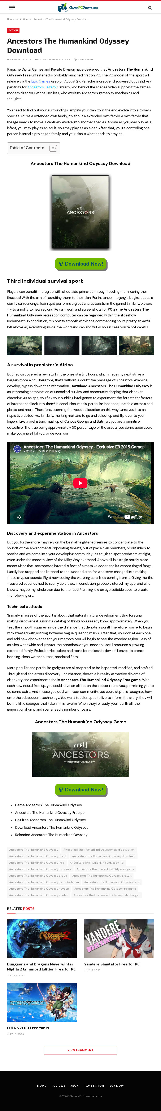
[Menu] (12, 7)
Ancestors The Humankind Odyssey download (103, 856)
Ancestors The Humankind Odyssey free (37, 863)
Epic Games (40, 81)
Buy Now (116, 1086)
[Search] (149, 7)
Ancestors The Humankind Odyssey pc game (105, 888)
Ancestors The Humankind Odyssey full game (40, 869)
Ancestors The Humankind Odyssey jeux (112, 882)
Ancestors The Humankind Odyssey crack (38, 856)
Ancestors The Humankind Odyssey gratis (38, 875)
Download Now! (84, 264)
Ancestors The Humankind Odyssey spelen (38, 895)
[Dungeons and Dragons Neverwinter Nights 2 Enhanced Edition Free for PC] (42, 938)
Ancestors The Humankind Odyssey (33, 850)
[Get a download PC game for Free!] (80, 7)
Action (13, 30)
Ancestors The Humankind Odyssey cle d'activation (99, 850)
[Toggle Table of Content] (51, 148)
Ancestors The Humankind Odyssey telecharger (107, 895)
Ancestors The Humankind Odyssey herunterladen (44, 882)
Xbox (74, 1086)
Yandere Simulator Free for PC (112, 964)
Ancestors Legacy (41, 87)
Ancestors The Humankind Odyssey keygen (39, 888)
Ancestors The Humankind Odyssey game (105, 869)
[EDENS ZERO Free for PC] (42, 1002)
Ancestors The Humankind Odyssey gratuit (101, 875)
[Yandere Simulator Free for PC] (119, 938)
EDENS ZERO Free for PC (28, 1027)
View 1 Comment (80, 1050)
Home (42, 1086)
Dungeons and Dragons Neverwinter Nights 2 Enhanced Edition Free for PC (41, 966)
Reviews (58, 1086)
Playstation (94, 1086)
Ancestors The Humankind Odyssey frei (97, 863)
